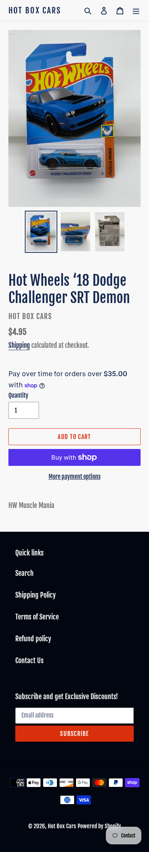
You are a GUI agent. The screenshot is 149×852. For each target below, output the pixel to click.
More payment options (74, 476)
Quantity (18, 395)
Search (24, 573)
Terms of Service (37, 617)
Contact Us (29, 660)
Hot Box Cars (34, 10)
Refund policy (33, 638)
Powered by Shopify (99, 826)
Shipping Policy (35, 595)
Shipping (19, 345)
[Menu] (136, 11)
